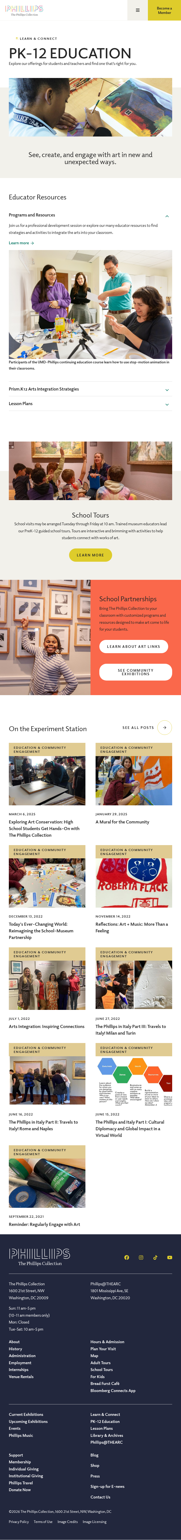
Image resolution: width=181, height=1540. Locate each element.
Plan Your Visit (103, 1348)
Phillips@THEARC (106, 1442)
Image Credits (68, 1521)
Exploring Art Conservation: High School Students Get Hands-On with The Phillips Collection (44, 828)
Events (15, 1428)
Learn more (90, 555)
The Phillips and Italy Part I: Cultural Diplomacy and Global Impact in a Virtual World (130, 1128)
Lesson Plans (101, 1428)
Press (95, 1476)
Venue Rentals (21, 1376)
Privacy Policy (19, 1521)
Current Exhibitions (26, 1414)
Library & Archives (106, 1435)
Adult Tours (100, 1362)
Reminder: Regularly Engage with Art (44, 1224)
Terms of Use (43, 1521)
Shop (94, 1465)
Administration (22, 1355)
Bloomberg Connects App (113, 1390)
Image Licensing (94, 1521)
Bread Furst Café (104, 1383)
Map (94, 1355)
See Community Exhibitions (136, 672)
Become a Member (164, 10)
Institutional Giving (26, 1475)
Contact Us (100, 1496)
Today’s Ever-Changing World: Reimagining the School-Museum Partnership (41, 930)
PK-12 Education (105, 1421)
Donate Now (20, 1489)
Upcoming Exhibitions (28, 1421)
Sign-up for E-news (107, 1486)
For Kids (97, 1376)
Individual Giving (24, 1468)
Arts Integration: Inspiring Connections (47, 1026)
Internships (18, 1369)
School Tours (101, 1369)
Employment (20, 1362)
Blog (94, 1455)
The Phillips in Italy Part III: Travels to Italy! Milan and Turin (131, 1030)
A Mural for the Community (122, 822)
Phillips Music (21, 1435)
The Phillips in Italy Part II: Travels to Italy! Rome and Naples (43, 1125)
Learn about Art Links (133, 646)
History (15, 1348)
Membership (20, 1461)
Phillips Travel (21, 1482)
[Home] (40, 1264)
